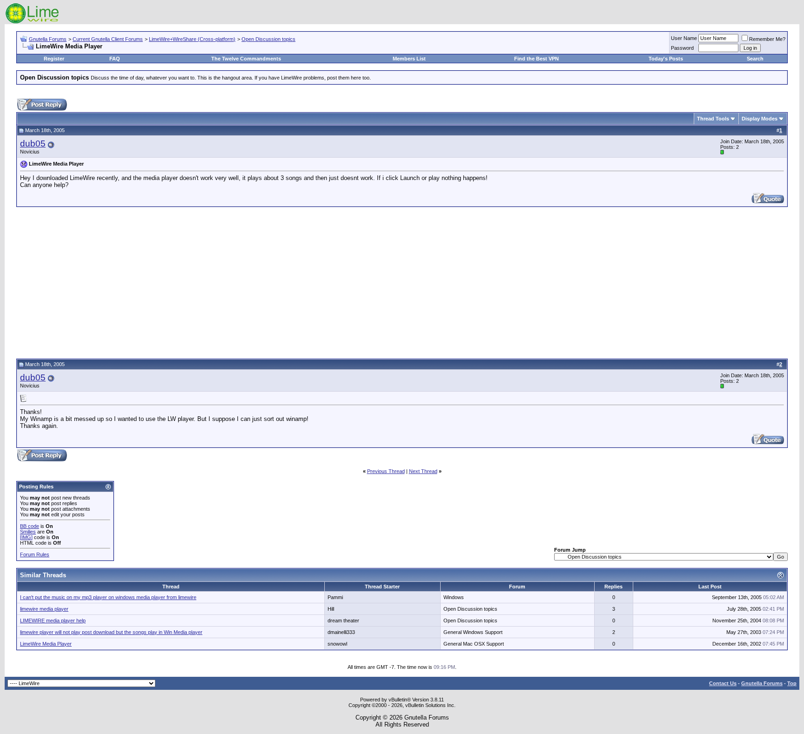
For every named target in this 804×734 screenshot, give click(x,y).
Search (755, 58)
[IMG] (26, 537)
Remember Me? (767, 39)
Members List (409, 58)
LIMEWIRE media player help (53, 620)
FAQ (114, 58)
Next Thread (423, 471)
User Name (684, 38)
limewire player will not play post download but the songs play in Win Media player (111, 632)
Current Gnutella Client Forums (108, 39)
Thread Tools (713, 118)
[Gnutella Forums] (32, 22)
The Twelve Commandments (246, 58)
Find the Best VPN (536, 58)
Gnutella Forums (48, 39)
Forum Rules (34, 554)
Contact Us (723, 683)
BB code (29, 526)
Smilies (28, 531)
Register (54, 58)
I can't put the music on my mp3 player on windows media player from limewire (108, 597)
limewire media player (44, 609)
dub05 (33, 143)
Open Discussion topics (268, 39)
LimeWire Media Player (46, 644)
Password (682, 48)
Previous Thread (386, 471)
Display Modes (759, 118)
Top (792, 683)
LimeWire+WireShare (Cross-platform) (192, 39)
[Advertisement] (402, 281)
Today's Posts (666, 58)
